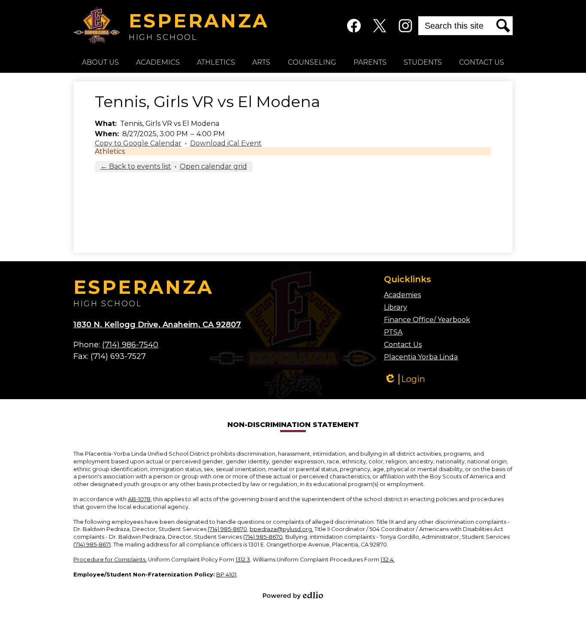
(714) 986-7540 (130, 344)
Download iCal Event (226, 143)
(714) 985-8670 (227, 529)
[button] (100, 62)
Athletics (110, 151)
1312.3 (243, 559)
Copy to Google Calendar (138, 143)
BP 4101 (226, 574)
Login (404, 379)
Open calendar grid (213, 166)
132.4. (388, 559)
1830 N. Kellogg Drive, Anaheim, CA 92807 (157, 324)
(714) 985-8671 (92, 544)
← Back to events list (135, 166)
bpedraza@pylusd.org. (281, 529)
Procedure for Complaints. (110, 559)
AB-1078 (139, 499)
